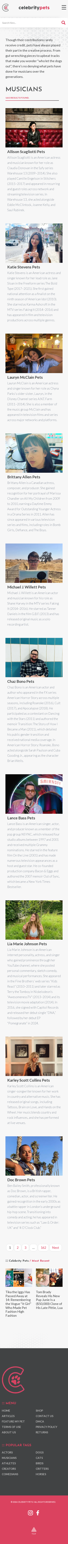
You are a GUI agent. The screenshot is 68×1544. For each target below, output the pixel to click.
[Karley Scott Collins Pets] (34, 1056)
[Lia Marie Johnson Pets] (34, 920)
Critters (42, 1468)
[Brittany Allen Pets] (34, 453)
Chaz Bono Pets (20, 681)
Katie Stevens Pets (23, 267)
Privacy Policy (46, 1426)
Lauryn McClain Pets (25, 377)
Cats (39, 1457)
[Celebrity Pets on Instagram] (30, 1512)
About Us (9, 1432)
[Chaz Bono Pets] (34, 657)
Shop (39, 1410)
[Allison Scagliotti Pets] (34, 127)
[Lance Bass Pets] (34, 794)
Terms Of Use (11, 1426)
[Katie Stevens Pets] (34, 243)
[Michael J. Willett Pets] (34, 563)
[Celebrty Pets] (34, 8)
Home (6, 1410)
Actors (7, 1452)
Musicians (9, 1457)
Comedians (10, 1474)
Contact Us (44, 1416)
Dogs (40, 1452)
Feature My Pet (13, 1421)
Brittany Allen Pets (23, 477)
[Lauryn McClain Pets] (34, 353)
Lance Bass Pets (21, 818)
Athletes (9, 1463)
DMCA (40, 1421)
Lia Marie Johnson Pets (27, 943)
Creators (9, 1468)
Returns (42, 1432)
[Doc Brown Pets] (34, 1156)
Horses (41, 1474)
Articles (8, 1416)
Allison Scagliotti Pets (26, 151)
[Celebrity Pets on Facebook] (37, 1512)
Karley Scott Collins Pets (28, 1080)
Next (55, 1248)
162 (43, 1248)
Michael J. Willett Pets (26, 587)
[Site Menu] (64, 7)
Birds (39, 1463)
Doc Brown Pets (21, 1179)
